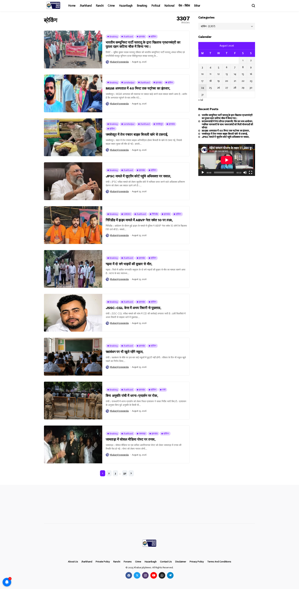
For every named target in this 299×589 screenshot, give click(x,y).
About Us (73, 561)
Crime (138, 561)
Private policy (103, 561)
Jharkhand (86, 561)
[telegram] (170, 575)
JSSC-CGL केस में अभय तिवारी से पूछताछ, (133, 308)
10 (202, 74)
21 (235, 80)
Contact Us (166, 561)
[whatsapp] (162, 575)
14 (235, 74)
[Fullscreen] (250, 172)
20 (226, 80)
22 (243, 80)
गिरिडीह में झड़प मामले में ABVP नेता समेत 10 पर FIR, (139, 220)
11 (210, 74)
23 (251, 80)
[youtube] (153, 575)
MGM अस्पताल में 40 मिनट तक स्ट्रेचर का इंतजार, (138, 88)
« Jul (200, 99)
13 (227, 74)
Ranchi (116, 561)
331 (124, 473)
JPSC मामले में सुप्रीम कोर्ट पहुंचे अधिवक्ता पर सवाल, (138, 176)
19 (218, 80)
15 (243, 74)
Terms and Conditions (219, 561)
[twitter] (137, 575)
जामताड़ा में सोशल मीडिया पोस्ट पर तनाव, (131, 439)
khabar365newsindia (119, 61)
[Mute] (245, 172)
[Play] (203, 172)
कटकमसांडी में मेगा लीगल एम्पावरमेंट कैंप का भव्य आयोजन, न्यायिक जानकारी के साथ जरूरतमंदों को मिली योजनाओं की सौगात (227, 124)
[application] (226, 160)
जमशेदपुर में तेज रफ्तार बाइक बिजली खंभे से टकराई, (137, 134)
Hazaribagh (151, 561)
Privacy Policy (197, 561)
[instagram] (145, 575)
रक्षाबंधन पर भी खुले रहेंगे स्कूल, (124, 352)
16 (251, 74)
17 (202, 80)
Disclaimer (180, 561)
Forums (128, 561)
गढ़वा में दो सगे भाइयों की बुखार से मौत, (129, 264)
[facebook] (128, 575)
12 (218, 74)
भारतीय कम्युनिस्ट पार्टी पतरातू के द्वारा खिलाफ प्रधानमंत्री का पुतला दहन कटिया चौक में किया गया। (143, 44)
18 (210, 80)
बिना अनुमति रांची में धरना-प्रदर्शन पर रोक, (132, 396)
